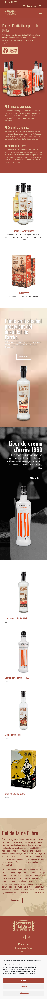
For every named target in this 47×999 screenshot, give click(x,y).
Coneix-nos (15, 900)
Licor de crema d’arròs (23, 948)
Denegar (23, 987)
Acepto (23, 980)
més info (23, 356)
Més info (34, 478)
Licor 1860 (23, 952)
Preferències (23, 993)
